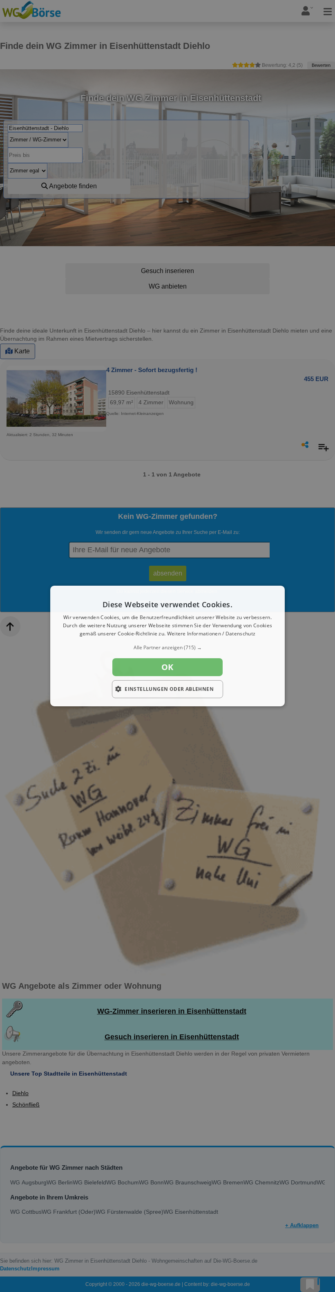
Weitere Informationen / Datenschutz (211, 633)
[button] (167, 647)
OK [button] (167, 666)
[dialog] (167, 646)
